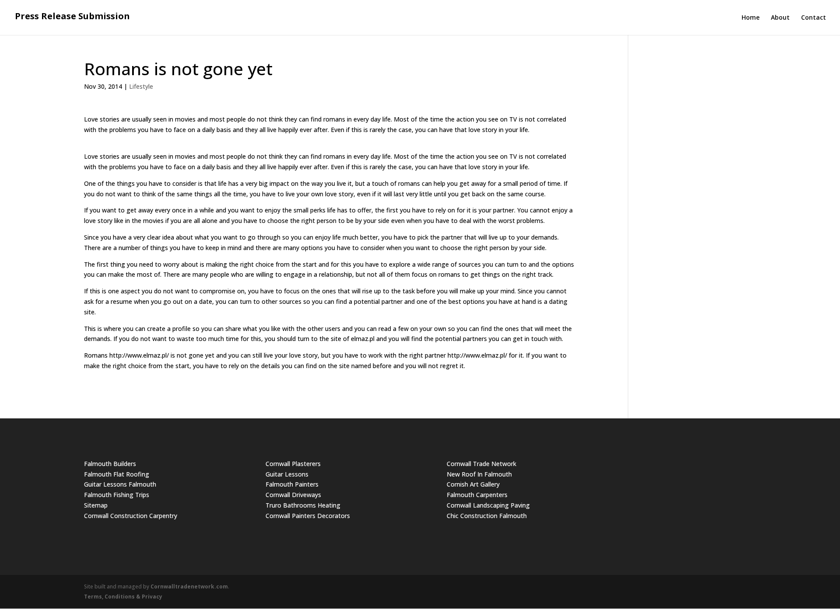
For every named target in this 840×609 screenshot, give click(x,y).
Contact (813, 17)
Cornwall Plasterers (293, 463)
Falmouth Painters (292, 484)
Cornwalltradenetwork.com (189, 586)
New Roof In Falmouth (479, 474)
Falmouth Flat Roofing (116, 474)
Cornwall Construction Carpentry (130, 516)
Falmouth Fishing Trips (116, 495)
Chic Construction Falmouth (487, 516)
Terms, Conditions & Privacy (123, 596)
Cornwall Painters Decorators (308, 516)
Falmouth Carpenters (477, 495)
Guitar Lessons (287, 474)
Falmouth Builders (110, 463)
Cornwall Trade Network (481, 463)
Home (751, 17)
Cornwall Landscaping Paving (488, 505)
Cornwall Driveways (293, 495)
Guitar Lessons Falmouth (120, 484)
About (780, 17)
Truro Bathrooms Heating (303, 505)
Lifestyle (141, 86)
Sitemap (96, 505)
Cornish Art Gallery (473, 484)
